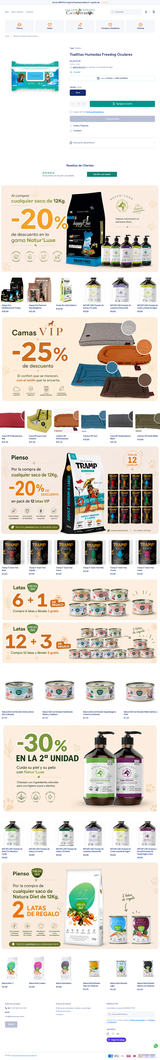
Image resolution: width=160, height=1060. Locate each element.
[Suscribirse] (152, 1014)
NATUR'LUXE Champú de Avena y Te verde (93, 306)
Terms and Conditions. (95, 112)
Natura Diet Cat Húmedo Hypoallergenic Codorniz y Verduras (99, 713)
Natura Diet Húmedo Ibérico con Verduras (145, 984)
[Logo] (80, 12)
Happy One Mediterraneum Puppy (11, 306)
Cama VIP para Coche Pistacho (37, 437)
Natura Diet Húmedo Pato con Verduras (91, 984)
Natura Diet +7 (8, 983)
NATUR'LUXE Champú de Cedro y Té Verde (66, 850)
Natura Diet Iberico (64, 983)
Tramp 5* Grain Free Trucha (118, 569)
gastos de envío (79, 67)
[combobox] (126, 12)
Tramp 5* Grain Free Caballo (37, 569)
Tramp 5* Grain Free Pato (93, 567)
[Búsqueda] (112, 12)
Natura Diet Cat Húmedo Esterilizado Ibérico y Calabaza (57, 713)
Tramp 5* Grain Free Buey (10, 569)
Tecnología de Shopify (29, 1055)
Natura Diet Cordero (37, 983)
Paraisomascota (16, 1055)
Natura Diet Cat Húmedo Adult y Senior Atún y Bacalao (18, 713)
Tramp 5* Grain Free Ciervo (64, 569)
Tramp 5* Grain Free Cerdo (145, 569)
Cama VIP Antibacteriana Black (120, 437)
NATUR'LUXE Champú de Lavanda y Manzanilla (120, 306)
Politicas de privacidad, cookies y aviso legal (73, 1008)
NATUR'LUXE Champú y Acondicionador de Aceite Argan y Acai (146, 851)
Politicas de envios (63, 1011)
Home (7, 36)
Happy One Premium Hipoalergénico (37, 306)
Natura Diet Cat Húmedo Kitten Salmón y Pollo (140, 713)
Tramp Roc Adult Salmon (66, 305)
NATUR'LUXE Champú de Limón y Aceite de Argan (147, 306)
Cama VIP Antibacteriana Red (12, 437)
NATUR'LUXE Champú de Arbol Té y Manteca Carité (12, 851)
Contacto (59, 1014)
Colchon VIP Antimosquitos (62, 437)
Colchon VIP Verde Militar (147, 436)
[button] (76, 130)
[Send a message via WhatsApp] (156, 1046)
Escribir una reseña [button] (102, 174)
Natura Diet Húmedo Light (118, 984)
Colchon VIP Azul (90, 436)
